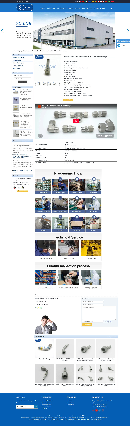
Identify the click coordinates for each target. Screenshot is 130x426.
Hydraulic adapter (18, 63)
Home (43, 8)
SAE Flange (16, 68)
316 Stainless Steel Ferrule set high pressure (25, 95)
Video (77, 8)
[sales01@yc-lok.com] (38, 308)
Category (19, 51)
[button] (64, 47)
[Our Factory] (65, 30)
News (70, 8)
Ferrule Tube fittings (19, 57)
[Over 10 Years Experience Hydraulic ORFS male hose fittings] (47, 67)
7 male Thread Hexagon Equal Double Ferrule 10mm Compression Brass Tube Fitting (25, 120)
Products (61, 8)
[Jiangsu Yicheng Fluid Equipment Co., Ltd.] (24, 7)
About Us (51, 8)
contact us (70, 402)
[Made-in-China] (93, 410)
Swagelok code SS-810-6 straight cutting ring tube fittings (26, 111)
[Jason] (14, 187)
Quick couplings (18, 65)
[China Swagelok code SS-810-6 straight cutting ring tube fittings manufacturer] (16, 111)
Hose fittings (26, 51)
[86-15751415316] (41, 308)
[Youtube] (96, 410)
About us (69, 400)
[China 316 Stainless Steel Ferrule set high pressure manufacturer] (16, 96)
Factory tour (70, 404)
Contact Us (87, 8)
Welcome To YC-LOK (22, 1)
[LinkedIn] (99, 410)
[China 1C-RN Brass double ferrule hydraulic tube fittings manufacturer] (16, 103)
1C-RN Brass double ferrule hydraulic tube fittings (26, 103)
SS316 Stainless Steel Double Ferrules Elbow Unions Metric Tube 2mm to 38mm (26, 129)
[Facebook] (103, 410)
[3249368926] (36, 308)
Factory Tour (99, 8)
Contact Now (22, 191)
